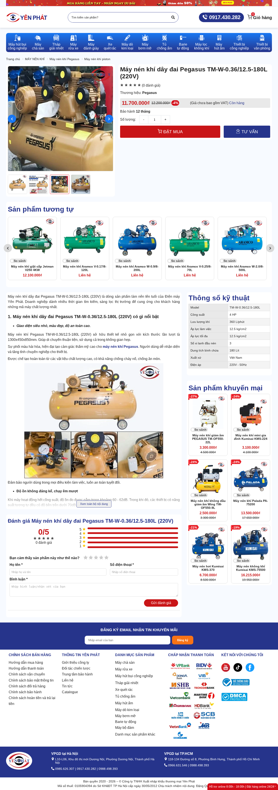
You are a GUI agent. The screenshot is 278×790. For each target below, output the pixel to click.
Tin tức (67, 686)
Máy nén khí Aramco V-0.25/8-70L (137, 268)
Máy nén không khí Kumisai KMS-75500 (250, 568)
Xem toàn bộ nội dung (94, 504)
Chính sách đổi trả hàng (27, 686)
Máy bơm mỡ (125, 716)
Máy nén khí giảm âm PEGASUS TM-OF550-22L (208, 439)
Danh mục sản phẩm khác (135, 734)
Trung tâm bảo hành (77, 674)
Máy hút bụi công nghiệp (134, 676)
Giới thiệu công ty (75, 662)
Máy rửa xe (123, 669)
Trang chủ (13, 59)
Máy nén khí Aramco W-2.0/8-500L (189, 268)
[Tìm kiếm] (173, 17)
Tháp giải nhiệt (126, 683)
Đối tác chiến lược (76, 668)
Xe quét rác (124, 689)
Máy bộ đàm (124, 727)
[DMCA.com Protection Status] (234, 698)
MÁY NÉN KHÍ (35, 59)
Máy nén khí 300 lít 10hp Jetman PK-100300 (242, 268)
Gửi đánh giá (161, 603)
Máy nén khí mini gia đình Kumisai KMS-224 (250, 437)
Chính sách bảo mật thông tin (31, 680)
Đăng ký (182, 640)
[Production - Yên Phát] (26, 17)
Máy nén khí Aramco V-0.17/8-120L (32, 268)
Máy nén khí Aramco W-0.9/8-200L (84, 268)
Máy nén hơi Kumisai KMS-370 (208, 568)
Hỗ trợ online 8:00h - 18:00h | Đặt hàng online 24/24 (241, 786)
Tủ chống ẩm (125, 696)
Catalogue (70, 692)
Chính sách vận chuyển (27, 674)
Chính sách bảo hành (25, 692)
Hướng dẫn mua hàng (26, 662)
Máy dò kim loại (127, 710)
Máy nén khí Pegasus (64, 59)
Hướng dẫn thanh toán (26, 668)
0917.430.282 (224, 17)
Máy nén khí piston (97, 59)
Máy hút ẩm (124, 703)
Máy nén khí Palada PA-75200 (250, 502)
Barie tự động (125, 722)
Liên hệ (67, 680)
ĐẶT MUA (172, 131)
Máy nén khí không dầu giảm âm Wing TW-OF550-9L (208, 504)
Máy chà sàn (125, 662)
